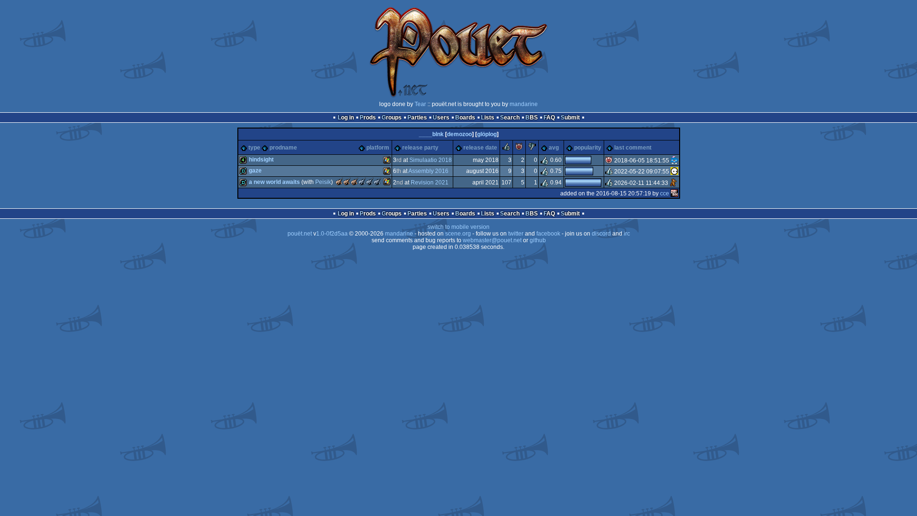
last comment (632, 147)
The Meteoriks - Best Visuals (354, 181)
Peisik (323, 182)
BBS (531, 117)
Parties (417, 117)
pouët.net (300, 233)
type (254, 147)
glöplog (487, 134)
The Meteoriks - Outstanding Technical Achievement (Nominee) (369, 181)
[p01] (673, 182)
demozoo (459, 134)
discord (601, 233)
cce (664, 193)
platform (377, 147)
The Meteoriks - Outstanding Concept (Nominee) (377, 181)
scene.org (458, 233)
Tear (420, 104)
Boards (465, 117)
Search (510, 117)
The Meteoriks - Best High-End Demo (347, 181)
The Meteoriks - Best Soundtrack (339, 181)
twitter (515, 233)
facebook (548, 233)
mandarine (524, 104)
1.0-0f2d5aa (332, 233)
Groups (392, 117)
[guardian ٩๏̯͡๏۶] (674, 171)
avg (554, 147)
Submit (570, 117)
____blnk (431, 134)
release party (420, 147)
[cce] (674, 193)
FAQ (549, 117)
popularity (587, 147)
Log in (346, 117)
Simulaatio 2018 (430, 160)
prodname (283, 147)
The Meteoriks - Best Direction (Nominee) (362, 181)
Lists (487, 117)
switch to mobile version (458, 227)
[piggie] (519, 148)
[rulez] (506, 148)
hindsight (261, 159)
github (538, 240)
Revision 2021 (429, 182)
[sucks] (532, 148)
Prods (368, 117)
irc (627, 233)
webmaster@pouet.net (492, 240)
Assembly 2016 (428, 171)
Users (441, 117)
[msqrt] (674, 160)
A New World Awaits (274, 182)
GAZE (255, 170)
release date (480, 147)
